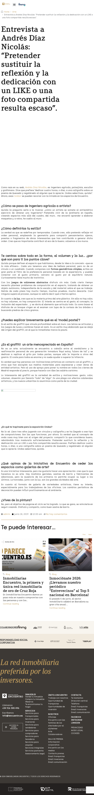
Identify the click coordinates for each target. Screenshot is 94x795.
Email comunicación (57, 762)
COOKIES (75, 733)
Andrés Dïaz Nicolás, (36, 187)
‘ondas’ (17, 196)
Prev (84, 534)
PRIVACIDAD (77, 727)
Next (90, 534)
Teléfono (75, 704)
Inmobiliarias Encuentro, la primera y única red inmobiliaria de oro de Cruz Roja (23, 584)
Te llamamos (77, 698)
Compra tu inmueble (34, 699)
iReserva (29, 702)
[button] (14, 5)
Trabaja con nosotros (58, 698)
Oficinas (52, 717)
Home (6, 12)
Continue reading (11, 604)
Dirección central (79, 701)
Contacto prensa (56, 753)
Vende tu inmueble (34, 697)
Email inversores (56, 759)
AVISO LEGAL (77, 730)
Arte (14, 12)
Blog (8, 574)
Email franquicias (56, 756)
